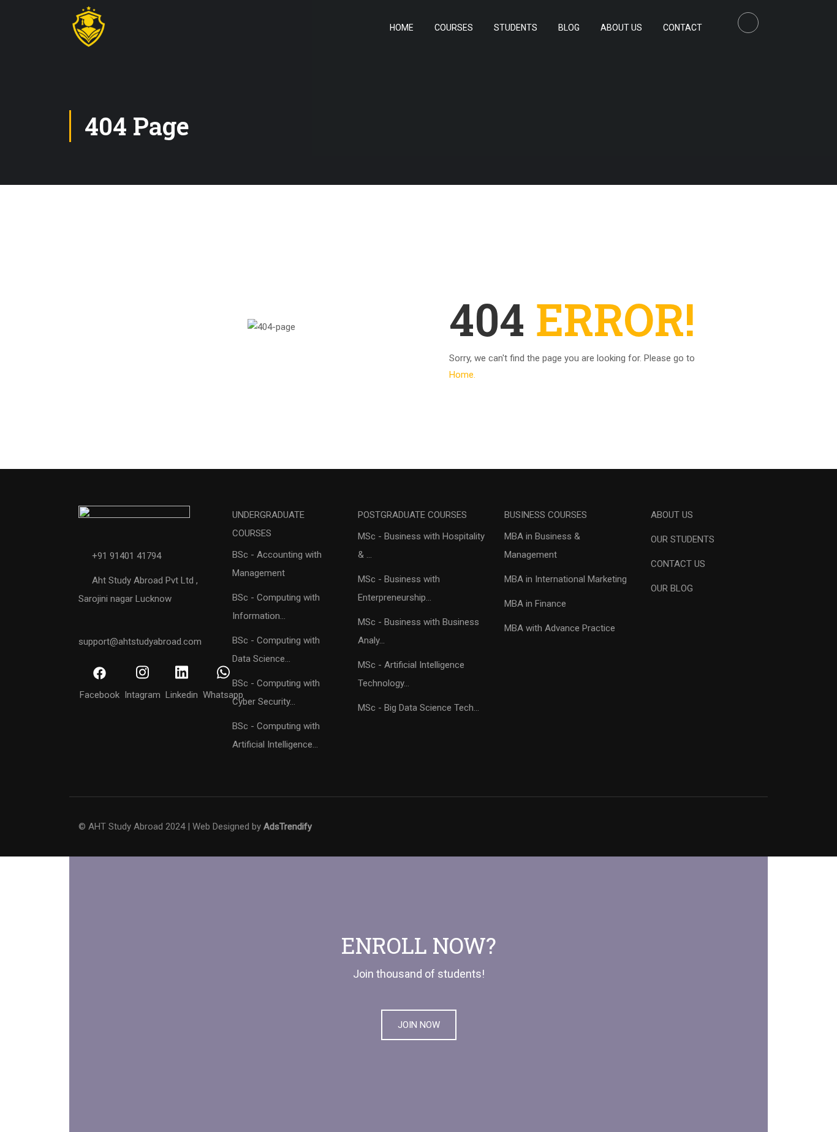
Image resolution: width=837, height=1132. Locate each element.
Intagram (142, 694)
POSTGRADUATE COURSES (412, 514)
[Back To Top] (812, 1110)
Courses (453, 27)
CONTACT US (678, 563)
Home (402, 27)
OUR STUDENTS (682, 539)
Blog (569, 27)
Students (515, 27)
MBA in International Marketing (565, 579)
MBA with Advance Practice (559, 628)
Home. (462, 374)
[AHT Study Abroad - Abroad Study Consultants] (130, 27)
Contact (682, 27)
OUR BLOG (672, 588)
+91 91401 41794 (126, 555)
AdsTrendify (287, 826)
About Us (621, 27)
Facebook (99, 694)
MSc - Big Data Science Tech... (418, 707)
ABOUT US (672, 514)
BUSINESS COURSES (545, 514)
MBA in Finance (535, 603)
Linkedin (181, 694)
